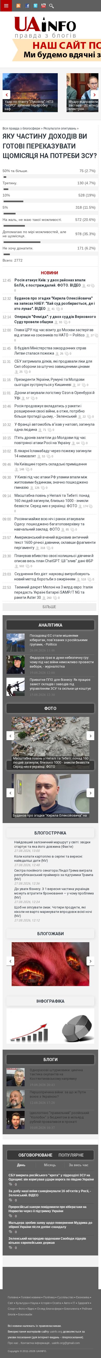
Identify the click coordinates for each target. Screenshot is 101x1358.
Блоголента (71, 1308)
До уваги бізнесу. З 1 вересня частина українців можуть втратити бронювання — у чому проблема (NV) (54, 893)
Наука (34, 1303)
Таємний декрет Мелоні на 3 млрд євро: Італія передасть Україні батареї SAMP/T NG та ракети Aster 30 (53, 592)
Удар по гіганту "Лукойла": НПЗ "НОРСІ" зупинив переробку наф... (29, 105)
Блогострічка (50, 833)
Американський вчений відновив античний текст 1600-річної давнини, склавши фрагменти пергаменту (55, 542)
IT (74, 1303)
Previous (5, 94)
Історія (45, 1303)
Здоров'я (83, 1303)
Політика (49, 1297)
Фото (50, 708)
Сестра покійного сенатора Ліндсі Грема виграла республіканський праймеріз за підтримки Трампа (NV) (53, 874)
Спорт (12, 1308)
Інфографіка (50, 1001)
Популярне (71, 1155)
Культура (22, 1303)
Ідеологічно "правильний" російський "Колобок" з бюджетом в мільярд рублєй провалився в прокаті (59, 1117)
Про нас (13, 1343)
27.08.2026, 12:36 (27, 883)
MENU (6, 5)
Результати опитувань (60, 128)
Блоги (50, 1059)
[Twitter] (34, 6)
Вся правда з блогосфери (21, 128)
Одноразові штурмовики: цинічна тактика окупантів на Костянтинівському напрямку (56, 1074)
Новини (49, 272)
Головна (13, 1297)
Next (96, 94)
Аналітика (50, 625)
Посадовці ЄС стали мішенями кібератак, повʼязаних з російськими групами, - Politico (59, 640)
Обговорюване (35, 1155)
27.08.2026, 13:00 (27, 851)
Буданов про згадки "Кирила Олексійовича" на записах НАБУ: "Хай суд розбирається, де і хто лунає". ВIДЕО (54, 303)
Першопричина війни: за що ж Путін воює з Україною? (58, 1094)
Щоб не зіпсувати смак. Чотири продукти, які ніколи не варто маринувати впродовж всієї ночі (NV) (53, 911)
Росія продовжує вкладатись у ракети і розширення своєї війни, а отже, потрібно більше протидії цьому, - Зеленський (49, 411)
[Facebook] (26, 6)
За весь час (78, 1165)
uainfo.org (56, 1331)
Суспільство (65, 1297)
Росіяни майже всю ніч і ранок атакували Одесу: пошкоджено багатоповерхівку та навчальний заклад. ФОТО (49, 524)
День (21, 1165)
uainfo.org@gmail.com (66, 1343)
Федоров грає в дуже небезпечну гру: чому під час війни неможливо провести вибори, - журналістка (62, 662)
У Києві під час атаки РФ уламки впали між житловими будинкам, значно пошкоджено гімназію (51, 482)
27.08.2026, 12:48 (27, 865)
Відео (30, 1308)
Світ (10, 1303)
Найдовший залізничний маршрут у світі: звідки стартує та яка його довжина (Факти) (52, 844)
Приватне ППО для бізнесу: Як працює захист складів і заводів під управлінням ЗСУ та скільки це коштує (60, 684)
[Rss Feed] (18, 6)
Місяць (50, 1165)
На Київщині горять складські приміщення (51, 464)
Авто (67, 1303)
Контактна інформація (35, 1343)
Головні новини (31, 1297)
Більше (49, 607)
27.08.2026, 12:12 (27, 920)
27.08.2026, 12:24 (27, 902)
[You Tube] (43, 6)
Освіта (56, 1303)
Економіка (82, 1297)
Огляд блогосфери (49, 1308)
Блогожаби (50, 933)
